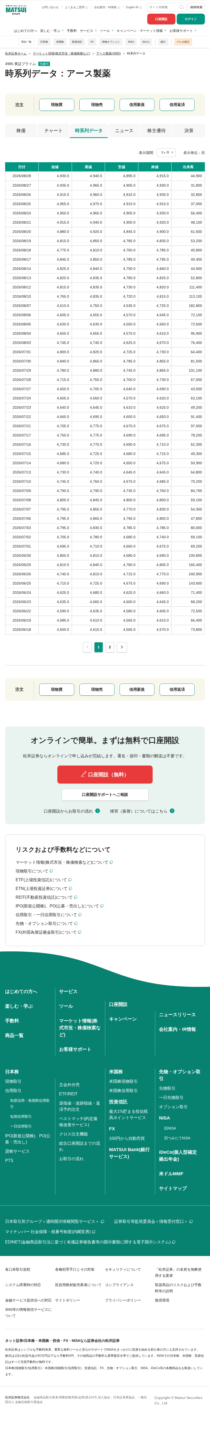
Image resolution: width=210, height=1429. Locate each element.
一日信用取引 (21, 1126)
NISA (131, 41)
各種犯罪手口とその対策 (74, 1269)
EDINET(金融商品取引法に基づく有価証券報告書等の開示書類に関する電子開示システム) (88, 1242)
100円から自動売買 (127, 1138)
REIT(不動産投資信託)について (44, 897)
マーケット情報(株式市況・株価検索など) (80, 1027)
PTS (9, 1160)
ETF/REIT (68, 1094)
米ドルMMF (171, 1173)
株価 (21, 130)
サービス (86, 31)
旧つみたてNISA (177, 1138)
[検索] (182, 7)
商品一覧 (26, 41)
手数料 (72, 31)
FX (92, 41)
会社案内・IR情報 (105, 7)
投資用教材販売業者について (78, 1285)
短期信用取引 (21, 1116)
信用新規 (137, 104)
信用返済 (177, 104)
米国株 (60, 41)
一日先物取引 (171, 1097)
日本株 (44, 41)
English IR (132, 7)
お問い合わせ (50, 7)
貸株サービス (17, 1151)
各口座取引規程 (17, 1269)
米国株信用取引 (123, 1090)
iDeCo (146, 41)
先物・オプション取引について (44, 923)
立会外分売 (69, 1084)
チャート (53, 130)
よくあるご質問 (75, 7)
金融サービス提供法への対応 (28, 1300)
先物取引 (167, 1088)
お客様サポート (181, 31)
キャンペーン (126, 31)
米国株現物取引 (123, 1081)
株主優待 (156, 130)
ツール (105, 31)
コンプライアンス (119, 1285)
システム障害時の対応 (23, 1285)
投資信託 (77, 41)
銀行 (163, 41)
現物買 (56, 104)
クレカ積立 (183, 41)
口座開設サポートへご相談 (105, 794)
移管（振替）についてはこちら (138, 811)
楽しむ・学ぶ (50, 31)
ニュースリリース (177, 1014)
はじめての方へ (25, 31)
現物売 (97, 104)
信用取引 (13, 1090)
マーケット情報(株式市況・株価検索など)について (62, 862)
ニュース (124, 130)
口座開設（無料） (108, 774)
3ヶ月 (165, 152)
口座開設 (161, 19)
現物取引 (13, 1081)
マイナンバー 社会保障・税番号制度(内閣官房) (48, 1232)
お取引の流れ (71, 1159)
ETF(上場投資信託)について (41, 880)
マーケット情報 (151, 31)
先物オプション (111, 41)
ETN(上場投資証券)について (42, 888)
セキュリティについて (123, 1269)
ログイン (191, 19)
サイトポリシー (67, 1300)
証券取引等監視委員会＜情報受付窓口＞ (151, 1221)
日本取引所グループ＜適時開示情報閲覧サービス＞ (52, 1221)
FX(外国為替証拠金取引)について (46, 932)
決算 (189, 130)
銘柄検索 (196, 7)
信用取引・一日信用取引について (46, 915)
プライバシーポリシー (123, 1300)
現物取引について (32, 871)
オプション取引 (173, 1107)
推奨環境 (162, 1300)
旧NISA (170, 1128)
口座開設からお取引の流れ (68, 811)
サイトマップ (173, 1188)
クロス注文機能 (73, 1134)
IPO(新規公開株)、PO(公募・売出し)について (57, 906)
